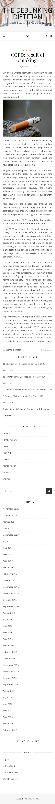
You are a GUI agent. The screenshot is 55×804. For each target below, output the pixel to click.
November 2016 (11, 593)
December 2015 (11, 664)
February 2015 (10, 729)
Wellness (7, 478)
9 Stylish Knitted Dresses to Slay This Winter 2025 (27, 389)
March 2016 (8, 645)
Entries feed (9, 765)
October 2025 (10, 515)
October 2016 (10, 599)
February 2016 (10, 651)
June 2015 (8, 703)
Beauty (6, 433)
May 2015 (8, 710)
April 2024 (8, 528)
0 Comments (46, 349)
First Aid (7, 452)
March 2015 (8, 723)
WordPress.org (10, 778)
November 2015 (11, 671)
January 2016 (9, 658)
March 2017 (8, 567)
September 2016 (11, 606)
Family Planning (10, 439)
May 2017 (8, 554)
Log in (6, 759)
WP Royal (34, 798)
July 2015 (7, 697)
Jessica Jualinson (13, 349)
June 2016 (8, 625)
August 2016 (9, 612)
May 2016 (8, 632)
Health (27, 50)
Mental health (9, 465)
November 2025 (11, 508)
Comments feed (10, 772)
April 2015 (8, 716)
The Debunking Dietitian (27, 13)
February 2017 (10, 573)
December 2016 (11, 586)
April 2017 (8, 560)
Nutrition (7, 472)
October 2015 (10, 677)
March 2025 (8, 521)
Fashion (6, 446)
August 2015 (9, 690)
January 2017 (9, 580)
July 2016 (7, 619)
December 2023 (11, 534)
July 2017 (7, 541)
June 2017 (8, 547)
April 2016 (8, 638)
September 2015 (11, 684)
